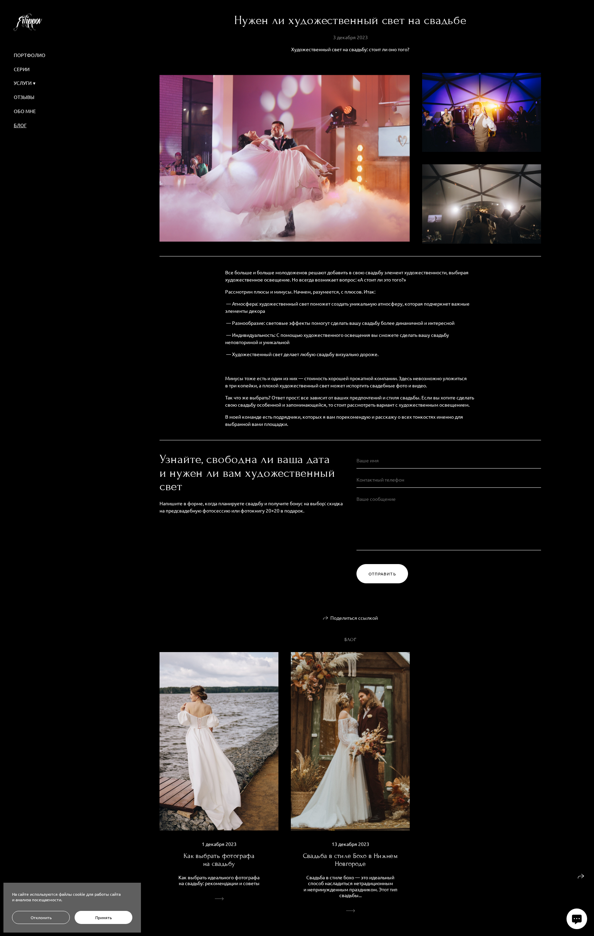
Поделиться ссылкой (354, 618)
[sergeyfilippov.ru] (28, 22)
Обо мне (25, 111)
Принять (103, 917)
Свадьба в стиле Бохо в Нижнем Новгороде (350, 860)
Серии (22, 69)
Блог (20, 125)
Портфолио (29, 55)
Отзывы (24, 97)
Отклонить (41, 917)
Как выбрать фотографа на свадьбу (219, 860)
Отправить (382, 573)
